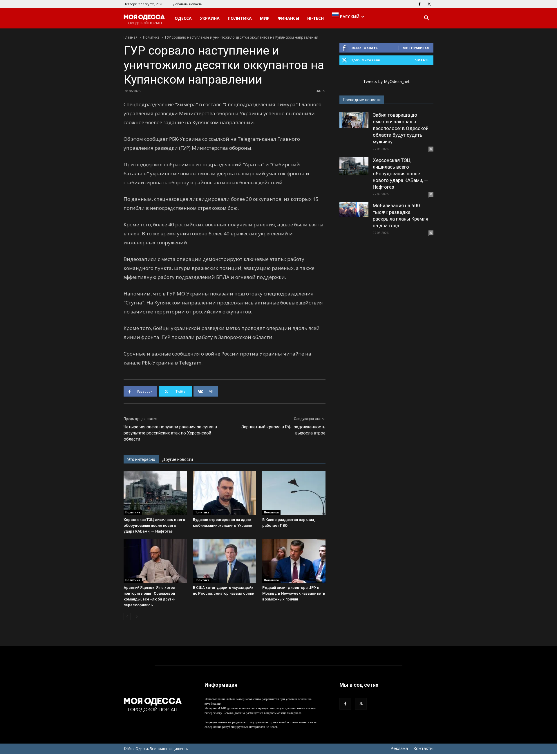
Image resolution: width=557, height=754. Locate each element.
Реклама (399, 748)
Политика (240, 18)
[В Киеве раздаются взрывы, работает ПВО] (293, 493)
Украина (210, 18)
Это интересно (141, 459)
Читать (422, 60)
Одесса (183, 18)
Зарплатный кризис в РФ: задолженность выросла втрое (283, 430)
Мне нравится (416, 48)
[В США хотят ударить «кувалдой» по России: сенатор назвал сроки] (224, 561)
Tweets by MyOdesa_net (386, 81)
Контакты (423, 748)
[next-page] (136, 616)
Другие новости (177, 459)
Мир (265, 18)
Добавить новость (187, 4)
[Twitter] (429, 4)
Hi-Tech (315, 18)
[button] (426, 18)
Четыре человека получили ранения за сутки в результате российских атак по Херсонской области (170, 433)
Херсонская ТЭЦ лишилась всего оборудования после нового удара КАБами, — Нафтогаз (154, 525)
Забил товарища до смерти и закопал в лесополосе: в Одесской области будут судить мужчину (400, 128)
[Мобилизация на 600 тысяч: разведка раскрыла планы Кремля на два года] (353, 209)
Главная (131, 37)
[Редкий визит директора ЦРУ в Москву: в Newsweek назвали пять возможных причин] (293, 561)
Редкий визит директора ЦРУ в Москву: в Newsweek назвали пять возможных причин (293, 593)
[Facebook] (419, 4)
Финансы (288, 18)
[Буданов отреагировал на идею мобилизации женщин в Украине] (224, 493)
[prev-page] (127, 616)
